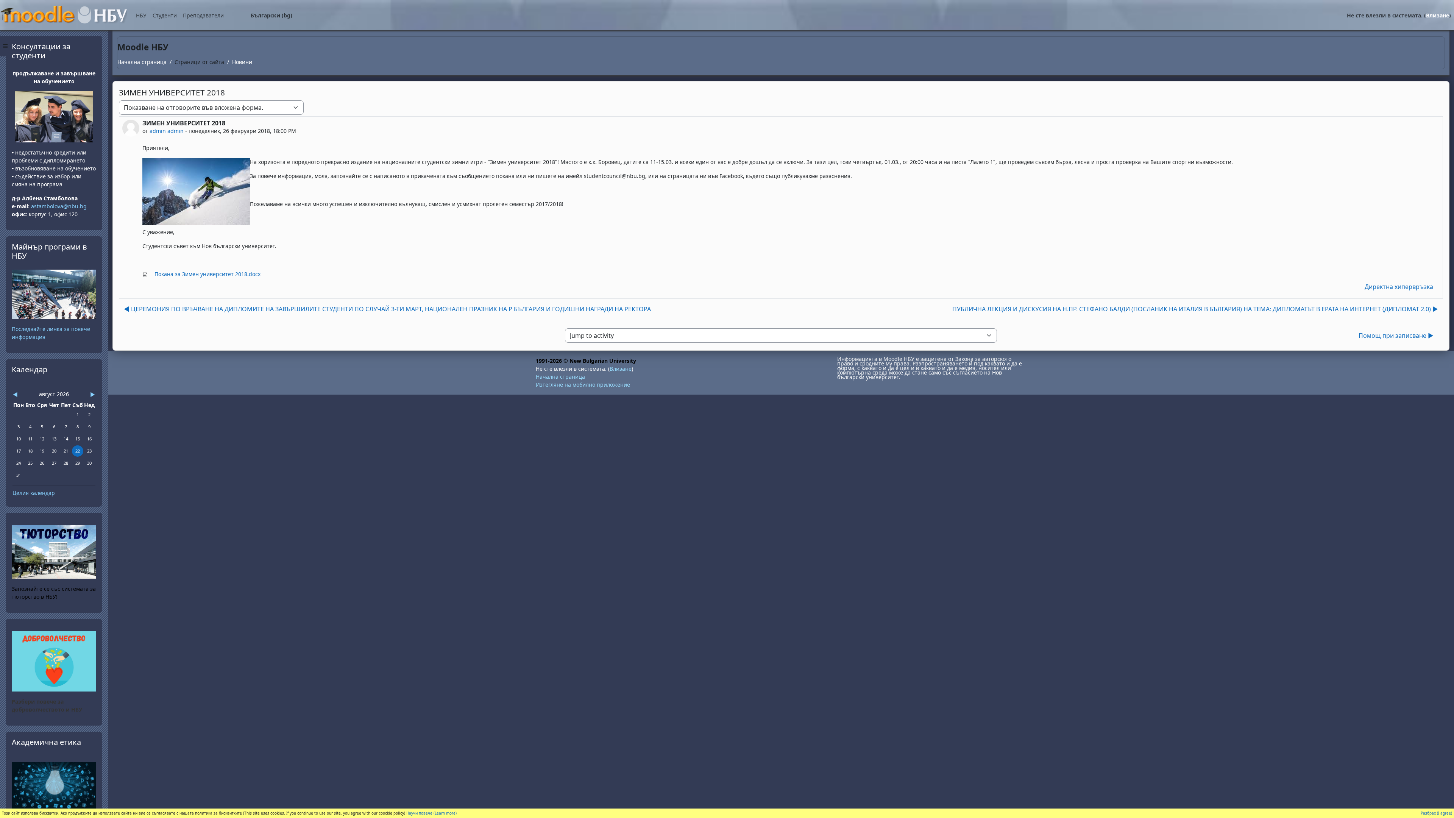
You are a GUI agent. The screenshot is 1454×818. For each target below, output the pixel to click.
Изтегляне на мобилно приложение (583, 384)
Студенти (165, 15)
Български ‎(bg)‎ (271, 15)
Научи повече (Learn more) (431, 813)
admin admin (167, 130)
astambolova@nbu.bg (59, 206)
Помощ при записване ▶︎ (1396, 335)
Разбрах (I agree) (1436, 813)
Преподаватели (203, 15)
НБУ (141, 15)
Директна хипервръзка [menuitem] (1399, 287)
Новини (242, 62)
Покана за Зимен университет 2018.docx (207, 274)
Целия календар (33, 492)
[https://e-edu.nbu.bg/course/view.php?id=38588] (54, 784)
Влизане (1437, 15)
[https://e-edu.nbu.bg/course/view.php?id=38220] (54, 660)
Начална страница (142, 62)
